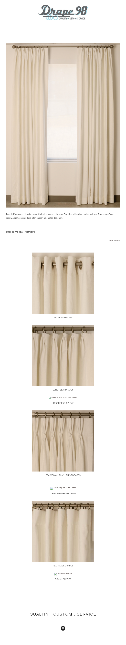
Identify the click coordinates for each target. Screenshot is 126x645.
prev (111, 240)
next (117, 240)
